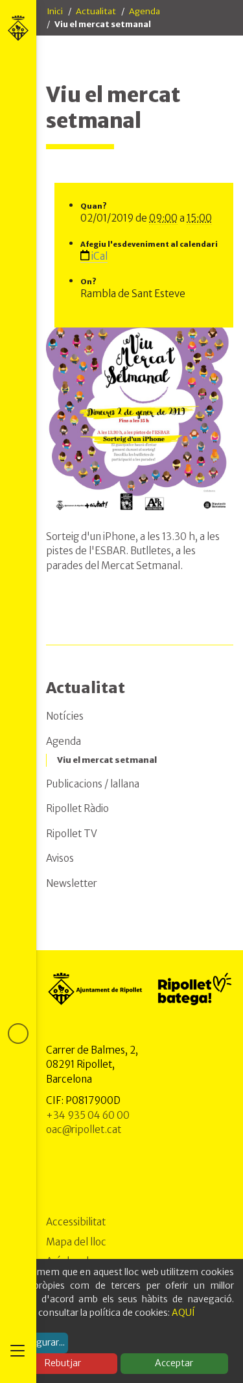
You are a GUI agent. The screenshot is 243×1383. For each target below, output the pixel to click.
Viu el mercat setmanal (107, 759)
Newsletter (71, 883)
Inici (55, 11)
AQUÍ (183, 1312)
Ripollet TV (71, 833)
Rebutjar (63, 1363)
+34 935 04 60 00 (88, 1115)
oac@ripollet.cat (83, 1129)
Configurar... (39, 1342)
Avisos (60, 858)
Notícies (65, 716)
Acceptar (174, 1363)
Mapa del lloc (76, 1242)
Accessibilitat (76, 1222)
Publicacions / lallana (92, 784)
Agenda (144, 11)
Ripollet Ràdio (77, 808)
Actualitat (96, 11)
